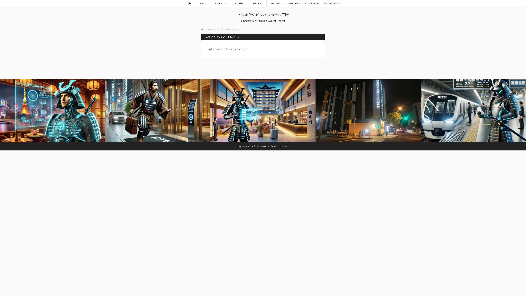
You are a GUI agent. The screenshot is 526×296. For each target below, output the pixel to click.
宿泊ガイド (257, 3)
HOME (202, 3)
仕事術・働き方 (294, 3)
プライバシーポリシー (331, 3)
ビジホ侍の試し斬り (312, 3)
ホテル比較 (239, 3)
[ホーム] (189, 3)
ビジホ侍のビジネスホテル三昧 (263, 15)
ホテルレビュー (220, 3)
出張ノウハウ (276, 3)
